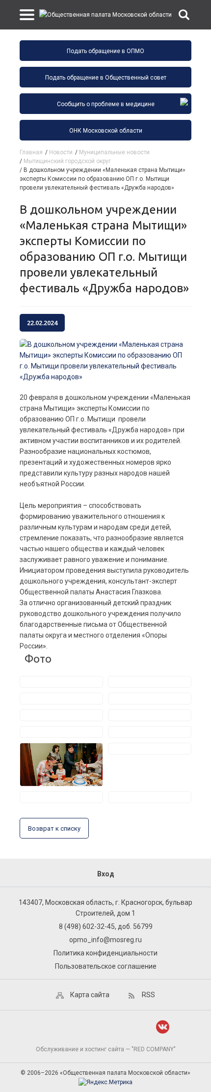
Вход (105, 874)
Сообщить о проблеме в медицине (106, 104)
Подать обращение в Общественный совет (105, 77)
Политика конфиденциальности (105, 953)
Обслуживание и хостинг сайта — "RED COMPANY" (106, 1049)
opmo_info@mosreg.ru (105, 940)
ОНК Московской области (105, 130)
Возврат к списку (54, 828)
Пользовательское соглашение (106, 966)
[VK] (162, 1027)
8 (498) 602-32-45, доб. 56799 (106, 926)
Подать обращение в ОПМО (105, 51)
